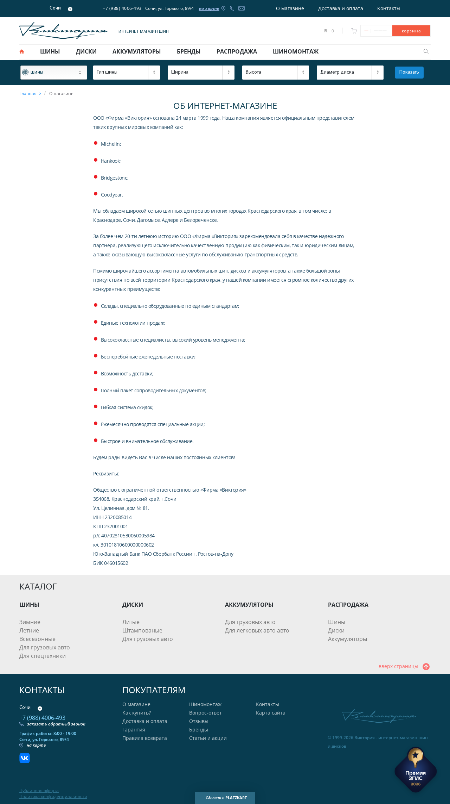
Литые (131, 622)
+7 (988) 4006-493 (122, 8)
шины (50, 51)
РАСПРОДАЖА (348, 605)
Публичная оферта (39, 790)
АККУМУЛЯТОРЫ (249, 605)
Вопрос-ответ (205, 712)
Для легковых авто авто (257, 630)
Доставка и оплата (340, 8)
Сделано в (226, 797)
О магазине (290, 8)
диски (86, 51)
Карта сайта (270, 712)
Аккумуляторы (347, 639)
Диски (336, 630)
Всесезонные (37, 639)
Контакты (388, 8)
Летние (29, 630)
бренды (189, 51)
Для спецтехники (42, 656)
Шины (336, 622)
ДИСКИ (132, 605)
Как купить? (136, 712)
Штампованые (142, 630)
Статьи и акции (208, 738)
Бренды (198, 729)
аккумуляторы (136, 51)
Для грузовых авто (44, 647)
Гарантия (133, 729)
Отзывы (198, 721)
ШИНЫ (29, 605)
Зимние (29, 622)
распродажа (237, 51)
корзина (411, 31)
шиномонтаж (296, 51)
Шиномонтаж (205, 704)
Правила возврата (144, 738)
